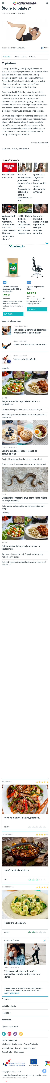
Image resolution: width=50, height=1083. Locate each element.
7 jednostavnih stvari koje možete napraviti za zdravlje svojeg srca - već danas (22, 974)
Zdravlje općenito (20, 326)
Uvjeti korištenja (9, 1006)
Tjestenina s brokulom (15, 923)
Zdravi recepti (19, 1052)
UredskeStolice (7, 1048)
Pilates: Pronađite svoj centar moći (29, 344)
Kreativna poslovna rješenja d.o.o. (14, 1078)
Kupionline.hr (7, 1052)
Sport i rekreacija (18, 48)
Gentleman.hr (17, 1044)
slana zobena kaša (9, 447)
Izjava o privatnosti (10, 1026)
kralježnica (24, 149)
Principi (16, 57)
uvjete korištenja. (11, 993)
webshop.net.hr (29, 1048)
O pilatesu (7, 57)
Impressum (6, 1019)
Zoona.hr (18, 1048)
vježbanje (6, 149)
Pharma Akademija (31, 1044)
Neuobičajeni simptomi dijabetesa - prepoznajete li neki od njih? (30, 331)
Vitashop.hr (6, 1044)
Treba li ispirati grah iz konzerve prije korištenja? (22, 409)
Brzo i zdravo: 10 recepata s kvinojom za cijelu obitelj (24, 464)
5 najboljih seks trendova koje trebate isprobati (22, 459)
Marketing (6, 1013)
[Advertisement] (25, 673)
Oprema (32, 57)
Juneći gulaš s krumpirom (16, 870)
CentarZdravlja (25, 3)
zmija (4, 494)
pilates (15, 149)
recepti (4, 398)
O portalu (6, 999)
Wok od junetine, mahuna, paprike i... (22, 817)
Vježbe (24, 57)
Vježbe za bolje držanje (24, 359)
